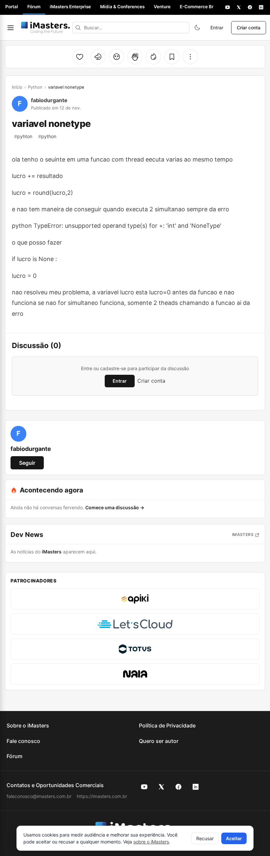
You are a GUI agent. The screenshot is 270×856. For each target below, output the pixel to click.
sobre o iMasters (151, 841)
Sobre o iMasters (28, 725)
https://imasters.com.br (102, 796)
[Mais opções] (190, 56)
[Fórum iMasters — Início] (45, 27)
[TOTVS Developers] (135, 649)
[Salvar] (172, 56)
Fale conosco (23, 741)
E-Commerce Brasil (200, 6)
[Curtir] (79, 56)
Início (17, 87)
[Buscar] (78, 27)
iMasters (243, 534)
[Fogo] (153, 56)
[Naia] (135, 674)
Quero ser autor (158, 741)
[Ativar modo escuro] (197, 27)
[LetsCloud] (135, 624)
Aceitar (234, 838)
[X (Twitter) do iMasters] (161, 787)
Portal (11, 6)
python (47, 136)
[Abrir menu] (10, 27)
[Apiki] (135, 598)
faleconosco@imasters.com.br (39, 796)
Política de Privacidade (167, 725)
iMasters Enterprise (70, 6)
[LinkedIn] (261, 7)
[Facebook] (250, 7)
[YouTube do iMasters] (144, 787)
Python (35, 87)
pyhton (23, 136)
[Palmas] (135, 56)
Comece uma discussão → (114, 507)
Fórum (33, 6)
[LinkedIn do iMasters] (195, 787)
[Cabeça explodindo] (116, 56)
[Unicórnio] (98, 56)
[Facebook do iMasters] (178, 787)
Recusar (205, 838)
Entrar (216, 27)
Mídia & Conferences (122, 6)
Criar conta (248, 27)
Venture (162, 6)
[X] (238, 7)
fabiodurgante (49, 100)
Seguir (27, 462)
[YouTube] (227, 7)
